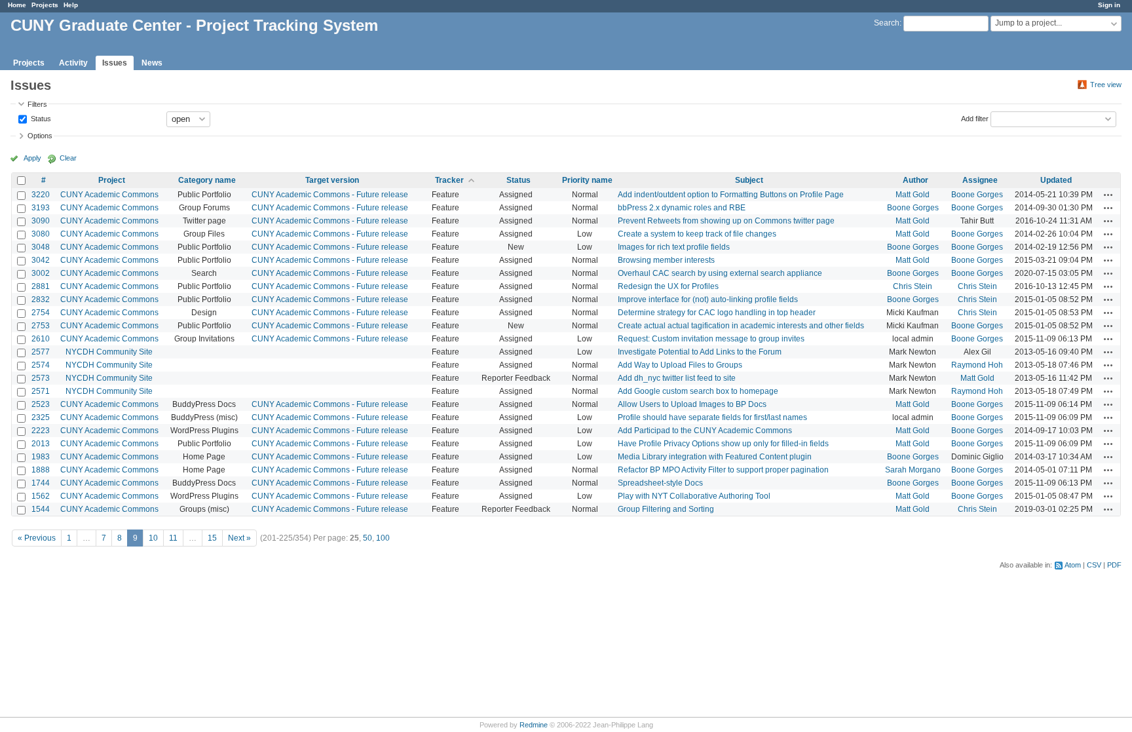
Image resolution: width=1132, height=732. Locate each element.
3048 (40, 247)
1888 (40, 469)
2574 (40, 365)
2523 (40, 404)
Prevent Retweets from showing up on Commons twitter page (726, 220)
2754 (40, 312)
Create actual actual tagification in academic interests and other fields (741, 325)
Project (111, 180)
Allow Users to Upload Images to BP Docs (692, 404)
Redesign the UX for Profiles (668, 286)
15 (212, 538)
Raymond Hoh (977, 365)
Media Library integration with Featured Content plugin (715, 456)
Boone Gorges (977, 194)
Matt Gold (913, 194)
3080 (40, 234)
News (152, 62)
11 (173, 538)
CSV (1094, 565)
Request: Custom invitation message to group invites (711, 338)
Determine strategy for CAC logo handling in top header (717, 312)
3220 (40, 194)
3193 (40, 207)
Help (71, 5)
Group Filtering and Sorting (666, 509)
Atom (1073, 565)
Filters (37, 104)
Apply (32, 158)
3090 (40, 220)
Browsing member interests (666, 260)
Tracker (449, 180)
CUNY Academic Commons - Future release (330, 194)
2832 (40, 299)
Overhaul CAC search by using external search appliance (720, 273)
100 (383, 538)
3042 (40, 260)
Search (886, 23)
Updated (1056, 180)
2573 (40, 378)
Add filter (975, 118)
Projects (44, 5)
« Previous (37, 538)
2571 (40, 391)
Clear (68, 158)
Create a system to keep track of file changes (697, 234)
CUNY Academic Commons (109, 194)
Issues (114, 62)
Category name (207, 180)
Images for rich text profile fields (674, 247)
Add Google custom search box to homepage (698, 391)
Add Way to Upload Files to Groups (680, 365)
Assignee (980, 180)
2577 (40, 351)
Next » (239, 538)
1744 (40, 483)
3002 (40, 273)
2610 (40, 338)
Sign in (1109, 5)
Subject (749, 180)
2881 (40, 286)
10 (153, 538)
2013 (40, 443)
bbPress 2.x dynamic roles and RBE (681, 207)
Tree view (1106, 84)
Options (40, 136)
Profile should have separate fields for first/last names (712, 417)
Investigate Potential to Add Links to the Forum (700, 351)
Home (17, 5)
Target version (332, 180)
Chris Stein (912, 286)
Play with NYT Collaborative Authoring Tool (694, 496)
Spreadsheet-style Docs (660, 483)
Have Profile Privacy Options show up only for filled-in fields (723, 443)
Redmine (533, 725)
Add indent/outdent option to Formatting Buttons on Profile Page (731, 194)
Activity (73, 62)
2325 (40, 417)
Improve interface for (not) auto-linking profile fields (708, 299)
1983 (40, 456)
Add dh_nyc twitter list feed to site (677, 378)
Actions (1108, 194)
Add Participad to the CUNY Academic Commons (705, 430)
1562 (40, 496)
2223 (40, 430)
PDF (1114, 565)
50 (367, 538)
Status (40, 118)
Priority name (587, 180)
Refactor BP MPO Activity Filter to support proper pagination (723, 469)
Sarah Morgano (913, 469)
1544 (40, 509)
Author (915, 180)
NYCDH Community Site (109, 351)
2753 (40, 325)
